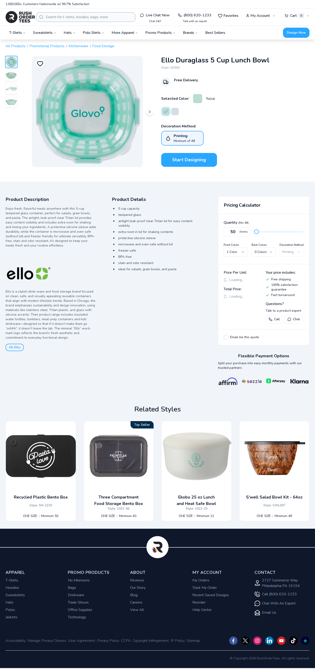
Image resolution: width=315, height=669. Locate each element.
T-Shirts (12, 580)
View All (137, 609)
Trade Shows (78, 602)
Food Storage (103, 46)
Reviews (137, 580)
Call (277, 319)
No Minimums (79, 580)
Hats (9, 602)
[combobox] (85, 17)
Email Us (269, 612)
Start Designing (189, 160)
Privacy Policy (108, 640)
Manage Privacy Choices (46, 640)
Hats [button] (68, 32)
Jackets (11, 617)
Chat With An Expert (279, 603)
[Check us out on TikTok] (293, 641)
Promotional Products (47, 46)
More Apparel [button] (123, 32)
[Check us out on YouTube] (281, 641)
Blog (134, 595)
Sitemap (193, 640)
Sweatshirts (15, 595)
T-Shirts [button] (15, 32)
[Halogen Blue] (175, 111)
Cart (296, 15)
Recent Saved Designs (210, 595)
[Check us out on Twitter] (245, 641)
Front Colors (231, 245)
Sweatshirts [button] (43, 32)
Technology (77, 617)
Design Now (296, 32)
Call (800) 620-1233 (279, 594)
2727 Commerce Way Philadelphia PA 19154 (281, 583)
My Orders (200, 580)
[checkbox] (226, 337)
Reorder (198, 602)
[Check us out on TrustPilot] (305, 641)
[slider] (256, 231)
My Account (260, 15)
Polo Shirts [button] (92, 32)
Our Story (138, 587)
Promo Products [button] (158, 32)
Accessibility (16, 640)
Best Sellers (215, 32)
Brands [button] (188, 32)
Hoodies (12, 587)
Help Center (202, 609)
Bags (72, 587)
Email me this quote (244, 337)
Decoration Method (291, 245)
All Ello (15, 347)
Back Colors (259, 245)
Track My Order (204, 587)
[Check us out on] (269, 641)
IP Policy (178, 640)
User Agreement (81, 640)
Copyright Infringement (151, 640)
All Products (16, 46)
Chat (296, 319)
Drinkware (76, 595)
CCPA (126, 640)
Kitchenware (78, 46)
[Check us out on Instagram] (257, 641)
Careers (136, 602)
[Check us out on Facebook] (233, 641)
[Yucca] (197, 98)
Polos (10, 609)
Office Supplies (80, 609)
